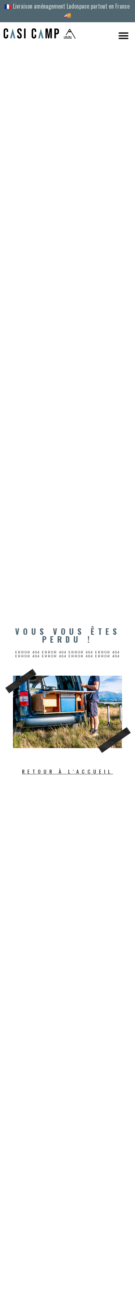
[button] (123, 36)
